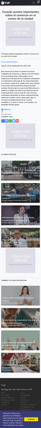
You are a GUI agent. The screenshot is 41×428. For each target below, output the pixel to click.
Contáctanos (25, 395)
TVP (2, 393)
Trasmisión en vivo (27, 407)
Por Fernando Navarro (9, 62)
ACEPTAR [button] (31, 419)
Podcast (4, 405)
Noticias (23, 402)
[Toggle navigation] (34, 3)
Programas (5, 402)
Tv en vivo (5, 395)
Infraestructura (25, 409)
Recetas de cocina (8, 400)
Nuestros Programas (28, 405)
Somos (23, 397)
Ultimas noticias (7, 397)
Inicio (22, 393)
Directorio (24, 400)
